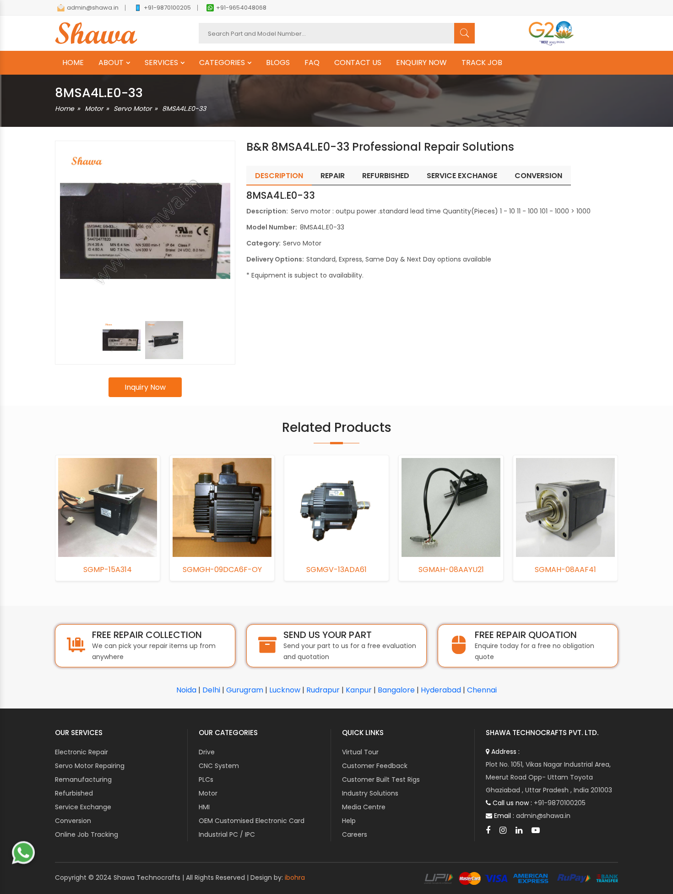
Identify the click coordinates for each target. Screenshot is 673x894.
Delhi (211, 690)
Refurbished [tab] (385, 175)
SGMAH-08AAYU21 (451, 569)
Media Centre (363, 807)
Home (64, 108)
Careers (354, 834)
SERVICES (161, 62)
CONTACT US (357, 62)
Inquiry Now (145, 387)
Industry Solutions (370, 793)
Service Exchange (83, 807)
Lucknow (284, 690)
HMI (204, 807)
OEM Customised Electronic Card (251, 820)
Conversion (73, 820)
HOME (73, 62)
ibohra (295, 877)
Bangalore (396, 690)
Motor (94, 108)
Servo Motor (133, 108)
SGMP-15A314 (107, 569)
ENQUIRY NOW (421, 62)
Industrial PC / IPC (227, 834)
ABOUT (111, 62)
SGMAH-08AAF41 (565, 569)
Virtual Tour (360, 752)
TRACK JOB (481, 62)
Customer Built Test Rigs (381, 779)
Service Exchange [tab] (462, 175)
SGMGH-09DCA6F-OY (222, 569)
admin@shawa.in (93, 7)
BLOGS (278, 62)
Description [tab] (279, 175)
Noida (186, 690)
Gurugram (244, 690)
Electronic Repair (81, 752)
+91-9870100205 (167, 7)
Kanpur (359, 690)
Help (349, 820)
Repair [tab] (332, 175)
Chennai (482, 690)
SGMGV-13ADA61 (336, 569)
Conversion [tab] (538, 175)
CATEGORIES (222, 62)
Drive (207, 752)
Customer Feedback (374, 765)
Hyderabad (441, 690)
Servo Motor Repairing (90, 765)
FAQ (312, 62)
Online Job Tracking (86, 834)
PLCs (206, 779)
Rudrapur (323, 690)
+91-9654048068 (241, 7)
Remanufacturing (83, 779)
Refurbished (74, 793)
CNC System (219, 765)
